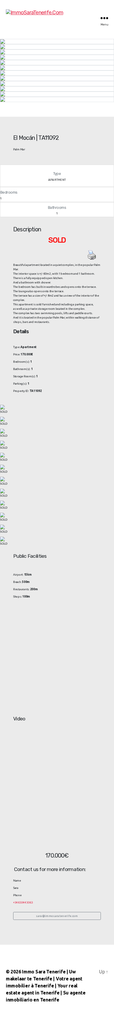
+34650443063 (23, 902)
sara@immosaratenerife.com (57, 916)
